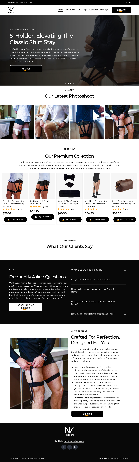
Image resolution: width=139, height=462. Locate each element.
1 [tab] (65, 83)
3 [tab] (70, 83)
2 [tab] (68, 83)
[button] (121, 10)
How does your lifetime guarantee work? (93, 314)
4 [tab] (73, 83)
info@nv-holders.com (74, 441)
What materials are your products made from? (93, 303)
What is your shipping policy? (87, 270)
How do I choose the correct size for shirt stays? (93, 290)
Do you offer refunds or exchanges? (90, 279)
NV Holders (103, 458)
